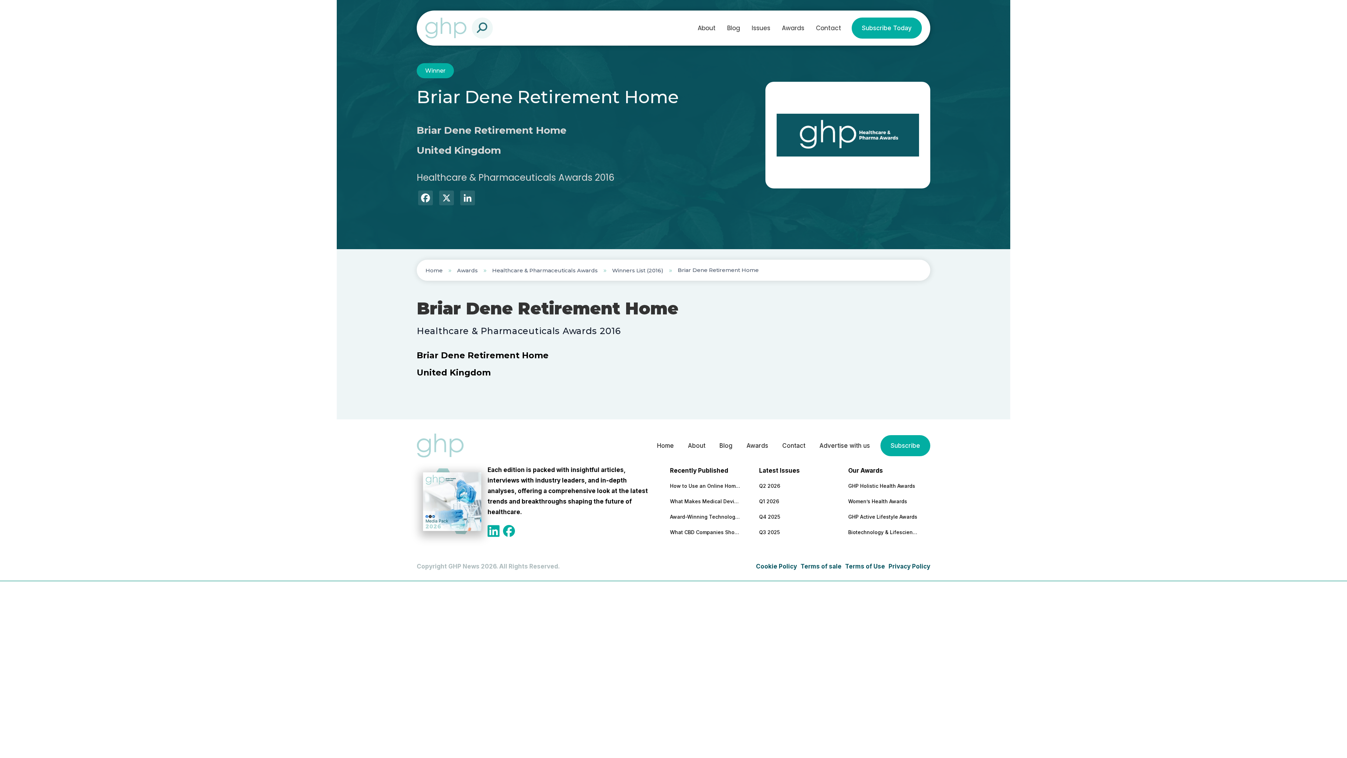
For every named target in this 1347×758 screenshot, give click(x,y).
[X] (446, 199)
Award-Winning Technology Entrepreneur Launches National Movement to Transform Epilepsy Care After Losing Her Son (705, 517)
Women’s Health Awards (877, 501)
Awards (793, 28)
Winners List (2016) (637, 270)
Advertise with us (844, 445)
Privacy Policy (909, 566)
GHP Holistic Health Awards (881, 486)
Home (434, 270)
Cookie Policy (776, 566)
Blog (733, 28)
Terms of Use (865, 566)
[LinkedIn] (467, 199)
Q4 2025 (769, 517)
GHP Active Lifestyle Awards (882, 517)
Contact (828, 28)
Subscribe (905, 445)
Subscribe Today (887, 28)
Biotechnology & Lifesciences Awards (883, 532)
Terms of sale (821, 566)
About (707, 28)
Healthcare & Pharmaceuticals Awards (545, 270)
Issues (761, 28)
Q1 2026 (769, 501)
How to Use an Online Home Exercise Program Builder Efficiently (705, 486)
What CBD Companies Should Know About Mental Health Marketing (705, 532)
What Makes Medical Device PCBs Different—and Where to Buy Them (705, 501)
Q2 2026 (769, 486)
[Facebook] (425, 199)
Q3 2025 (769, 532)
